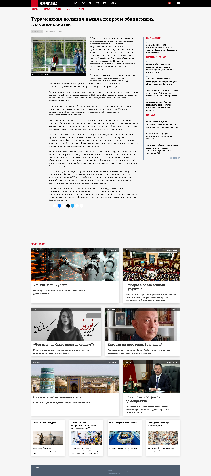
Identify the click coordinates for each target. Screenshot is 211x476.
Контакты (36, 467)
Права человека (50, 32)
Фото (69, 9)
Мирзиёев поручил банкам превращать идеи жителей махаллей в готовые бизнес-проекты (159, 106)
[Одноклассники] (63, 206)
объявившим (128, 58)
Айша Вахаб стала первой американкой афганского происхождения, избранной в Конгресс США (160, 68)
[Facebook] (77, 206)
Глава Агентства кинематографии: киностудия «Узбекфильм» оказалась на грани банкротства (162, 93)
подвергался (73, 171)
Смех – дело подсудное (44, 423)
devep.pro (117, 473)
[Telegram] (72, 206)
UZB (104, 3)
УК (73, 134)
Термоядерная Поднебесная (123, 423)
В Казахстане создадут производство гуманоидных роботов (159, 136)
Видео (58, 9)
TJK (90, 3)
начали (81, 126)
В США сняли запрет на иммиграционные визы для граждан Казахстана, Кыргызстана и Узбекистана (162, 48)
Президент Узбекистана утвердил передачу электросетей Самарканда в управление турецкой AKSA (162, 149)
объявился (56, 191)
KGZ (83, 3)
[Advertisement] (105, 226)
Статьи (47, 9)
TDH (69, 151)
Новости (34, 9)
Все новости (174, 158)
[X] (55, 206)
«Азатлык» (125, 52)
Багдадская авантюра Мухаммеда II (158, 424)
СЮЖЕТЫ (81, 9)
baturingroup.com (122, 471)
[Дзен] (68, 206)
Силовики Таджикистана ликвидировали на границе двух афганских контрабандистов (161, 81)
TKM (97, 3)
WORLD (113, 3)
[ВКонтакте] (59, 206)
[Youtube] (81, 206)
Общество (60, 32)
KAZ (75, 3)
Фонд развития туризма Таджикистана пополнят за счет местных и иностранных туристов (162, 124)
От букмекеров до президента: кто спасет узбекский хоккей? (84, 425)
